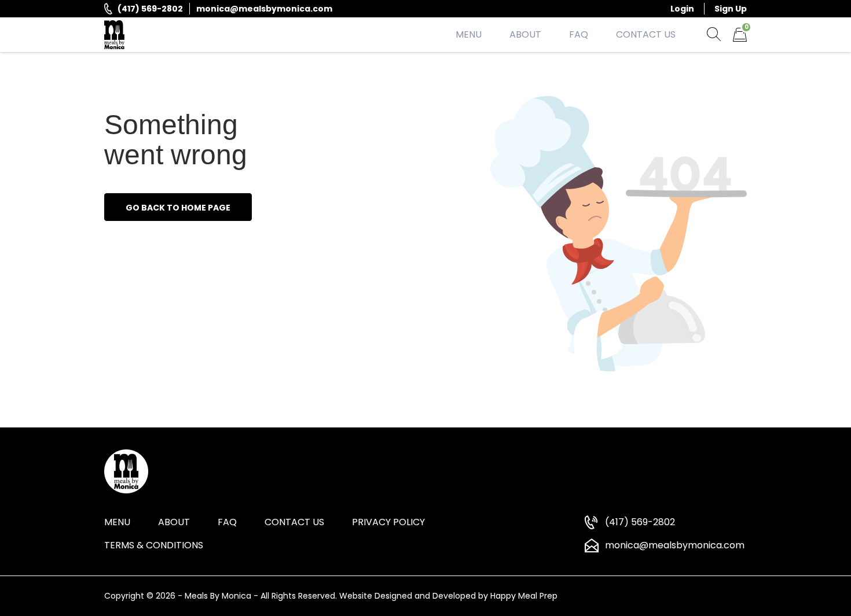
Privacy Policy (388, 522)
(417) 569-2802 (150, 8)
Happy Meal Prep (523, 596)
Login (682, 8)
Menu (469, 34)
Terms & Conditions (153, 545)
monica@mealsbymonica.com (264, 8)
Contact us (294, 522)
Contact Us (646, 34)
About (525, 34)
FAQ (578, 34)
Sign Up (730, 8)
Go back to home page (178, 207)
